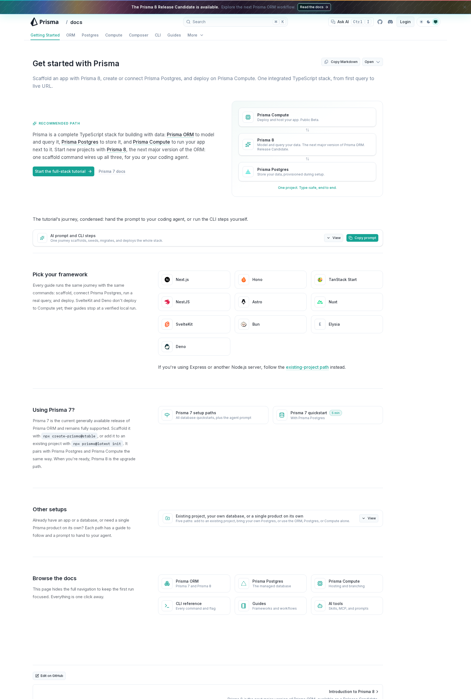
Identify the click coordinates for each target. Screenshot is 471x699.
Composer (138, 35)
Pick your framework (60, 274)
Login (405, 21)
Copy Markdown (344, 62)
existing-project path (307, 367)
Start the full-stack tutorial (60, 171)
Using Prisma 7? (54, 410)
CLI (158, 35)
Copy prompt (365, 238)
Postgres (90, 35)
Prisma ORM (180, 134)
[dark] (428, 21)
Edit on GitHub (52, 676)
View (337, 238)
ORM (70, 35)
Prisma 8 (116, 149)
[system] (435, 21)
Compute (113, 35)
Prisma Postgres (80, 142)
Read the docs (312, 7)
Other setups (50, 509)
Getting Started (45, 35)
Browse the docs (55, 578)
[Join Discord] (390, 22)
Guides (174, 35)
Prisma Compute (151, 142)
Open (369, 62)
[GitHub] (380, 22)
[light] (421, 21)
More (192, 35)
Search (238, 21)
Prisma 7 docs (112, 171)
